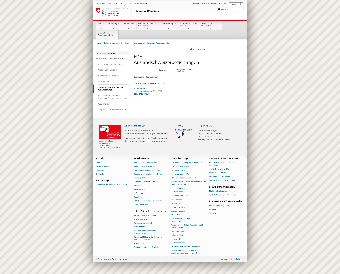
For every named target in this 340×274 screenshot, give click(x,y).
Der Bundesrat (105, 4)
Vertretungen (113, 23)
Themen (212, 213)
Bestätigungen (177, 192)
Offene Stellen (102, 174)
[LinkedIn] (140, 93)
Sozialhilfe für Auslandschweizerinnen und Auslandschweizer (188, 183)
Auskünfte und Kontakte (219, 169)
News (98, 163)
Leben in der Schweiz (217, 173)
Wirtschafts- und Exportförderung (222, 195)
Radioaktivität (139, 189)
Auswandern (139, 243)
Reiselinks (138, 197)
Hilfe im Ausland (140, 193)
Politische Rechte (178, 170)
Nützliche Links (177, 231)
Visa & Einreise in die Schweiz (188, 24)
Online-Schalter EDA (135, 125)
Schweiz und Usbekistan (206, 24)
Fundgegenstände (178, 200)
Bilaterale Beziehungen (218, 191)
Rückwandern (139, 227)
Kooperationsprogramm (219, 205)
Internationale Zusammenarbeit (105, 34)
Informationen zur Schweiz (220, 177)
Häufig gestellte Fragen (143, 178)
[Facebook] (135, 93)
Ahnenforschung (178, 211)
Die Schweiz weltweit (138, 4)
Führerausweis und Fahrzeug (183, 174)
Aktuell (101, 23)
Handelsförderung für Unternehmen (185, 247)
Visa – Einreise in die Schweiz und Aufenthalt (222, 164)
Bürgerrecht (176, 239)
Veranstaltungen (102, 166)
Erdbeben (137, 186)
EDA (120, 4)
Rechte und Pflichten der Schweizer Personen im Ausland (148, 238)
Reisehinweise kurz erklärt (144, 166)
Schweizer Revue (178, 235)
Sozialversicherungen (180, 196)
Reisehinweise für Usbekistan (145, 163)
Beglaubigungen (178, 188)
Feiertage (100, 170)
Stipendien (175, 215)
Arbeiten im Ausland (142, 219)
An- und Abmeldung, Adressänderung (186, 163)
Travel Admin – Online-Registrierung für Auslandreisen (187, 226)
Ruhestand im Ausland (143, 223)
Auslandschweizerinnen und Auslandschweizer (145, 232)
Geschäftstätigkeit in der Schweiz (222, 180)
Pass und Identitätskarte (180, 166)
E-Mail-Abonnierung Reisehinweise (148, 201)
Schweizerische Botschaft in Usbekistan (111, 185)
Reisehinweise (128, 23)
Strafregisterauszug (179, 207)
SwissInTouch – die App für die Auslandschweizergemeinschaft (184, 252)
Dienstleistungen (168, 23)
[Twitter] (137, 93)
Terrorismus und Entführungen (146, 182)
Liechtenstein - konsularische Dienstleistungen (182, 220)
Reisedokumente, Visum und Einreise (148, 174)
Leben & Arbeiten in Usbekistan (147, 24)
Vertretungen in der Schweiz (145, 215)
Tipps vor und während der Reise (147, 170)
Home (98, 43)
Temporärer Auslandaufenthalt (146, 247)
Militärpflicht (176, 203)
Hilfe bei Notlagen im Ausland (183, 178)
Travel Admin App (141, 205)
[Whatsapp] (145, 93)
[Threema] (142, 93)
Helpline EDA (205, 125)
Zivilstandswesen (178, 243)
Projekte (212, 209)
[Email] (147, 93)
